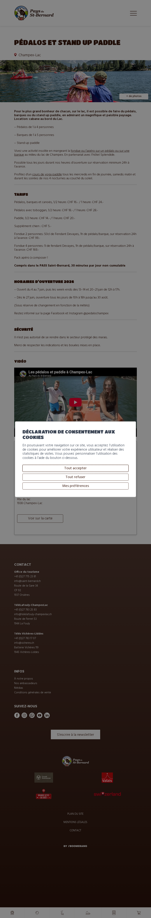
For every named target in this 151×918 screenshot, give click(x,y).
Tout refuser (75, 477)
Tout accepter (75, 468)
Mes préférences (75, 486)
